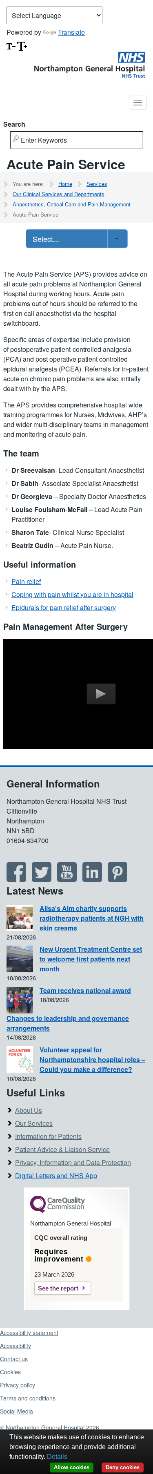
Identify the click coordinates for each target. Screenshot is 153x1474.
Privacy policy (17, 1385)
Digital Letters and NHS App (56, 1175)
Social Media (16, 1411)
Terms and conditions (27, 1398)
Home (65, 184)
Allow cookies (71, 1467)
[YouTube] (67, 879)
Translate (71, 32)
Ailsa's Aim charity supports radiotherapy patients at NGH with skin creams (92, 918)
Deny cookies (123, 1467)
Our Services (34, 1123)
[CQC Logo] (57, 1211)
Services (96, 184)
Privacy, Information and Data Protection (73, 1162)
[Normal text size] (11, 45)
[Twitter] (41, 879)
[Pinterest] (117, 879)
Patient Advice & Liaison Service (62, 1149)
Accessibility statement (29, 1333)
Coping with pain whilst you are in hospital (72, 594)
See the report (58, 1288)
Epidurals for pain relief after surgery (63, 607)
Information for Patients (48, 1136)
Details (57, 1456)
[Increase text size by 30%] (22, 45)
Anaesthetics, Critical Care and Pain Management (72, 204)
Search (14, 124)
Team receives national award (85, 990)
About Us (28, 1110)
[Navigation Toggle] (138, 103)
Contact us (14, 1359)
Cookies (10, 1372)
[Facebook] (16, 879)
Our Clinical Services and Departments (58, 194)
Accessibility (15, 1346)
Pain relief (26, 581)
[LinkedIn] (92, 879)
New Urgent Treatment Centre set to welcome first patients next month (91, 958)
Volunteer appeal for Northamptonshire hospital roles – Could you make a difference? (92, 1059)
